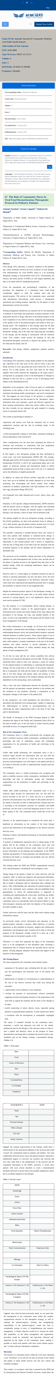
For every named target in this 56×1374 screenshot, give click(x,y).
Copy (50, 167)
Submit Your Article (44, 24)
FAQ (47, 8)
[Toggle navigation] (5, 24)
